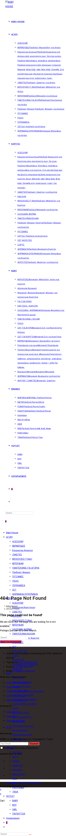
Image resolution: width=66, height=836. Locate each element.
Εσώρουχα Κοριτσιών (23, 607)
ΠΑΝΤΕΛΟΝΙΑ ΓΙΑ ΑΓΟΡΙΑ (25, 568)
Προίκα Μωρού (20, 730)
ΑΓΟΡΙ (9, 537)
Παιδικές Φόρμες (21, 572)
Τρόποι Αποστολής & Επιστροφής (25, 691)
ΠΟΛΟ (15, 581)
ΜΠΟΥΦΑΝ (17, 563)
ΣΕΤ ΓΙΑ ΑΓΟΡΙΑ (20, 712)
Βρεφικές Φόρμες (21, 686)
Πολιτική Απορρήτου (17, 682)
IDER (14, 778)
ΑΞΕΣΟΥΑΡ (17, 541)
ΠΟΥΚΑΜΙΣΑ (18, 585)
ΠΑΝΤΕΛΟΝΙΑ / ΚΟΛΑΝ (24, 704)
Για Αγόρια (12, 716)
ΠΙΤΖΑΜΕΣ (17, 576)
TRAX (15, 791)
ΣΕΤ (14, 589)
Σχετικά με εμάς (15, 720)
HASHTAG (17, 765)
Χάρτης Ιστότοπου (16, 700)
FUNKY (15, 761)
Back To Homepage (10, 641)
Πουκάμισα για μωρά (23, 726)
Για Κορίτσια (13, 711)
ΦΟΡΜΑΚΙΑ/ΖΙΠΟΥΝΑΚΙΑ (25, 594)
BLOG (9, 727)
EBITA (15, 756)
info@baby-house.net (23, 670)
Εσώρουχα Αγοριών (22, 550)
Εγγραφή (34, 744)
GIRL (14, 809)
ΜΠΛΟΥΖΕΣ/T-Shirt (22, 559)
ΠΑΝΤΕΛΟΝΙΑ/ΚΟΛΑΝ (23, 633)
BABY (15, 800)
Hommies (17, 769)
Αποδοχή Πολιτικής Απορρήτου (20, 747)
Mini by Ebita (18, 774)
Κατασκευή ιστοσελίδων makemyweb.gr (23, 783)
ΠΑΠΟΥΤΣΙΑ (18, 813)
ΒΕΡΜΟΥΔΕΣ (18, 546)
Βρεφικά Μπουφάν (22, 734)
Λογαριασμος (13, 818)
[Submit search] (30, 834)
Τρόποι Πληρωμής (16, 695)
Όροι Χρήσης (13, 686)
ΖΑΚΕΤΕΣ (17, 554)
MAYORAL (17, 752)
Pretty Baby (18, 787)
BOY (14, 805)
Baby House (12, 532)
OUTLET (10, 796)
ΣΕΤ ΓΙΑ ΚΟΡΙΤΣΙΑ (21, 717)
